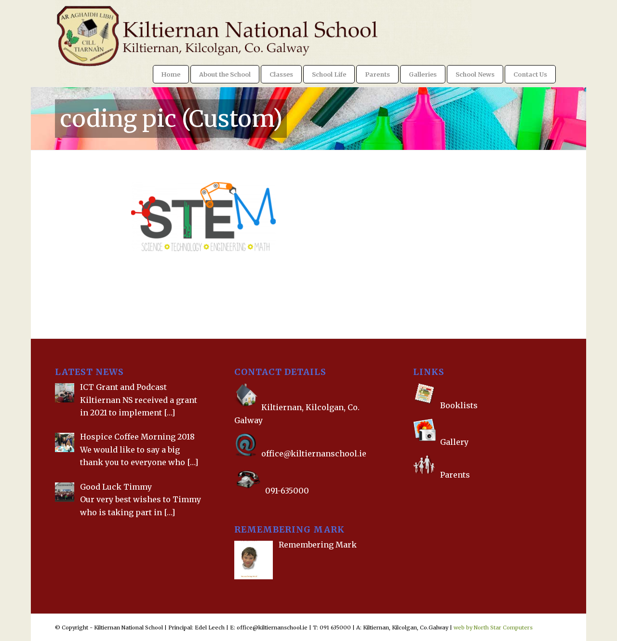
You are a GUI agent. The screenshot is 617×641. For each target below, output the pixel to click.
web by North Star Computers (493, 627)
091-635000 (287, 490)
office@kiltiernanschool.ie (313, 453)
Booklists (459, 405)
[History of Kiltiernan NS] (414, 494)
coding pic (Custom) (171, 118)
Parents (455, 475)
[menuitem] (171, 74)
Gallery (453, 442)
